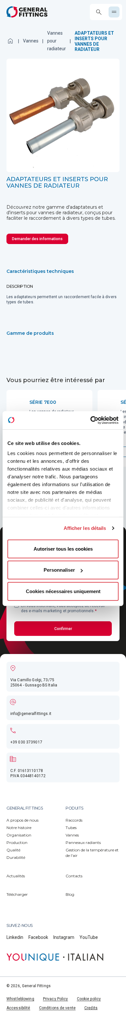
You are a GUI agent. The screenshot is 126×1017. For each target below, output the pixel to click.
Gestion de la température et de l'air (92, 853)
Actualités (15, 875)
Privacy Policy (55, 999)
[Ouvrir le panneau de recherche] (98, 12)
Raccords (74, 820)
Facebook (38, 937)
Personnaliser (59, 570)
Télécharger (17, 894)
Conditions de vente (57, 1008)
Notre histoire (18, 827)
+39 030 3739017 (26, 742)
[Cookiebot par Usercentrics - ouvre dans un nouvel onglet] (91, 420)
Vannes (30, 40)
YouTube (88, 937)
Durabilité (15, 857)
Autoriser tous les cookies (63, 548)
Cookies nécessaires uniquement (63, 591)
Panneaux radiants (83, 842)
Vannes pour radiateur (56, 40)
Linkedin (14, 937)
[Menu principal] (114, 12)
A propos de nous (22, 820)
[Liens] (54, 957)
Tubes (71, 827)
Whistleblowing (20, 999)
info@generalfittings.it (30, 713)
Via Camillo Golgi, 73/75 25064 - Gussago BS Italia (33, 682)
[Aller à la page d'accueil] (26, 12)
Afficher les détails (85, 528)
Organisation (18, 835)
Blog (70, 894)
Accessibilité (18, 1008)
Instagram (63, 937)
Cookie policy (89, 999)
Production (16, 842)
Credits (91, 1008)
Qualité (13, 850)
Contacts (74, 875)
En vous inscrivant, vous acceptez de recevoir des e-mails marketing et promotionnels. (63, 608)
